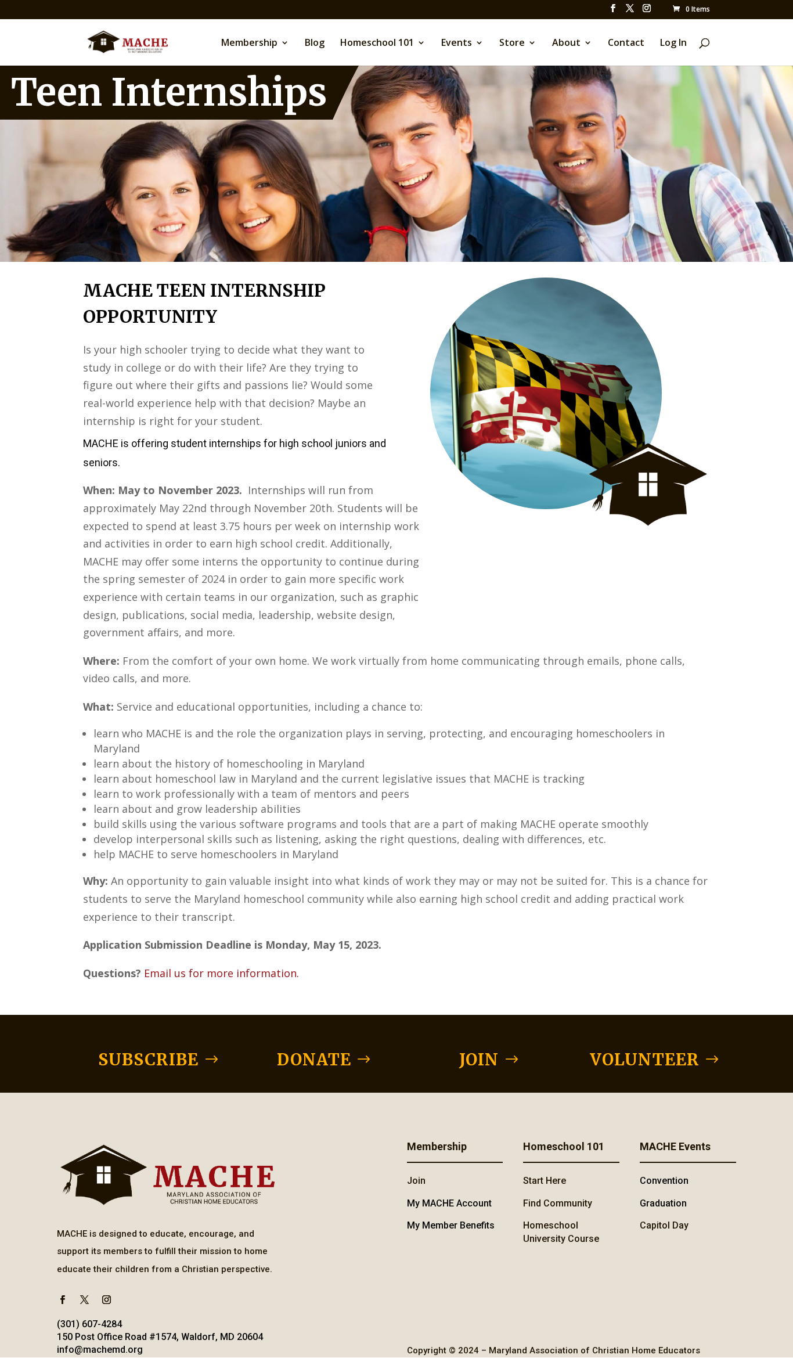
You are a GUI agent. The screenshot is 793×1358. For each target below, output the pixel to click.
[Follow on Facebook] (62, 1300)
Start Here (544, 1180)
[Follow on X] (84, 1300)
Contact (626, 43)
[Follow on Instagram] (106, 1300)
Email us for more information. (221, 973)
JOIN (479, 1059)
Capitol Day (664, 1225)
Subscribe (148, 1059)
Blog (315, 43)
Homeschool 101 (377, 43)
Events (456, 43)
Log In (673, 43)
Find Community (557, 1203)
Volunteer (645, 1059)
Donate (314, 1059)
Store (512, 43)
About (566, 43)
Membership (249, 43)
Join (416, 1180)
